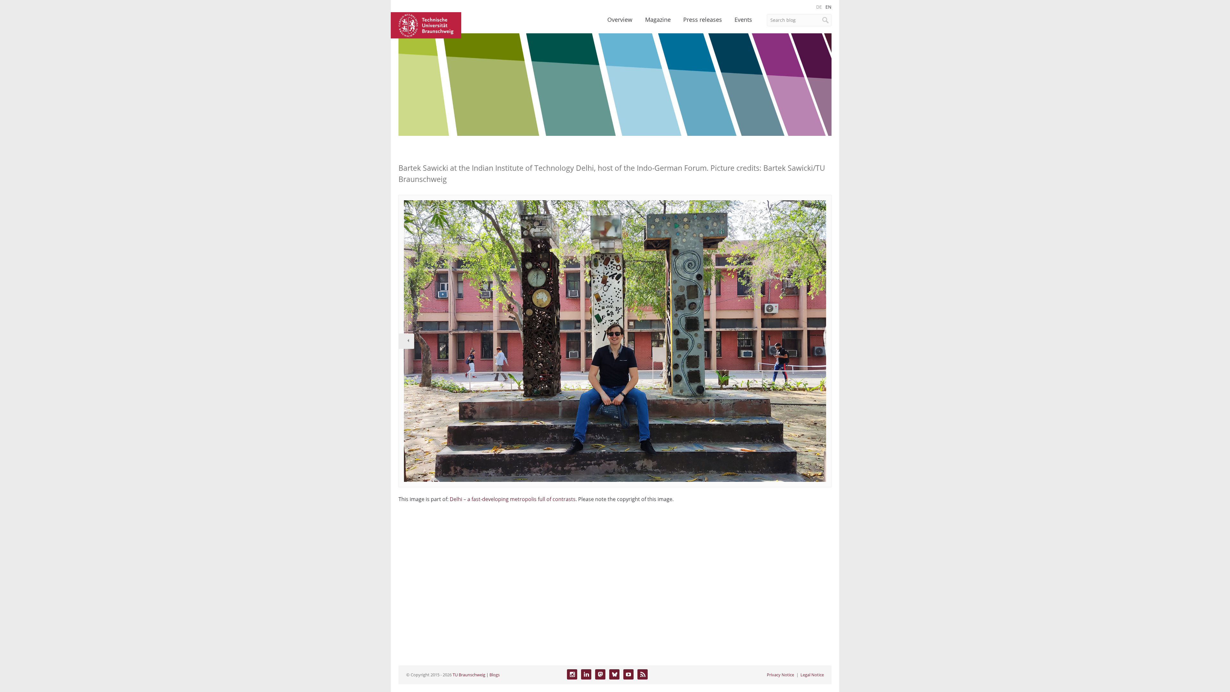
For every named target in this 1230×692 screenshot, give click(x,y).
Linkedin (586, 674)
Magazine (658, 19)
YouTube (628, 674)
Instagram (572, 674)
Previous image (406, 341)
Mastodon (600, 674)
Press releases (702, 19)
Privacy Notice (780, 675)
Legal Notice (812, 675)
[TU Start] (426, 25)
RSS (642, 674)
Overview (619, 19)
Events (743, 19)
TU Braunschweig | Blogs (476, 675)
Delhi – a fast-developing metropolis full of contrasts (513, 499)
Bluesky (614, 674)
